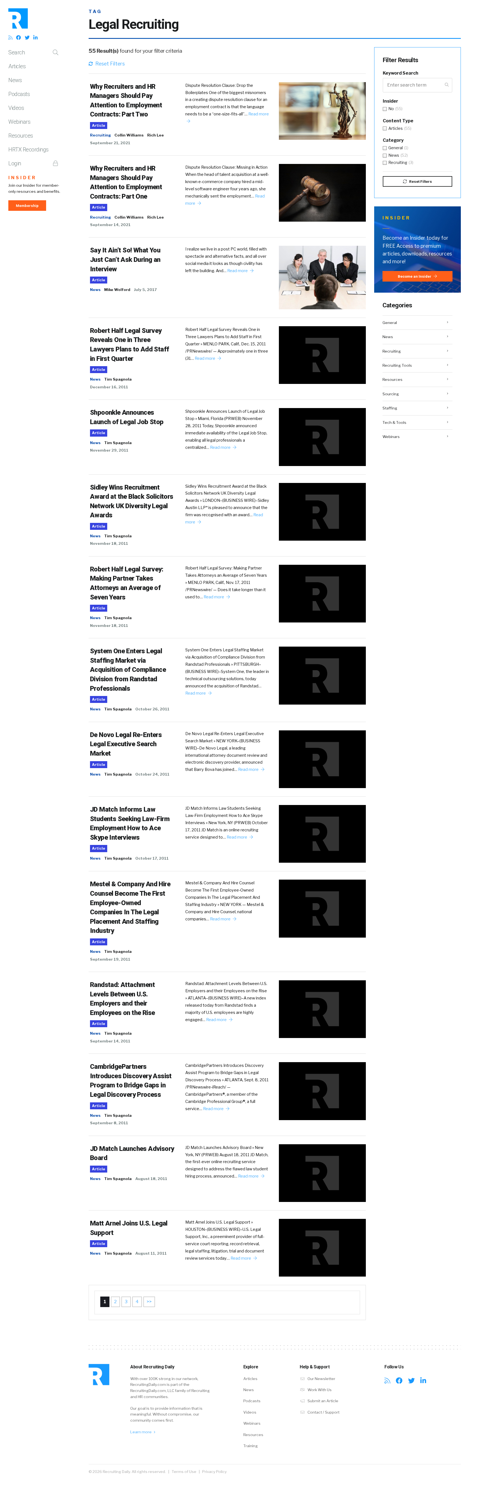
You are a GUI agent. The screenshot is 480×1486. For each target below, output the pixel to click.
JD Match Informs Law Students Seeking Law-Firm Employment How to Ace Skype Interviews (129, 823)
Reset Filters (109, 64)
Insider (22, 177)
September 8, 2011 (109, 1123)
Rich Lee (155, 135)
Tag (95, 11)
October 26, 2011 (152, 709)
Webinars (19, 121)
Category (393, 140)
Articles (17, 66)
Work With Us (319, 1390)
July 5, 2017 (145, 289)
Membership (27, 205)
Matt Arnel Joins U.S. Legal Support (129, 1228)
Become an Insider (415, 276)
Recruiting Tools (397, 365)
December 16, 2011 (109, 387)
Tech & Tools (394, 422)
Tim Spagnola (118, 379)
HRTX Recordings (28, 149)
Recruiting (100, 135)
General (389, 322)
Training (250, 1446)
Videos (16, 108)
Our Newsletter (321, 1378)
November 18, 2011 (109, 543)
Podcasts (19, 94)
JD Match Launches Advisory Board (132, 1153)
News (15, 80)
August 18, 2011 (151, 1178)
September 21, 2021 (110, 143)
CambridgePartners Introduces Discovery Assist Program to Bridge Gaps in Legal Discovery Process (131, 1080)
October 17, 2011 (152, 858)
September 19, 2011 (110, 959)
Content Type (398, 120)
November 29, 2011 (109, 450)
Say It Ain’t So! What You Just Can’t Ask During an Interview (125, 259)
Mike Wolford (117, 289)
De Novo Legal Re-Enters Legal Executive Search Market (126, 744)
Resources (20, 135)
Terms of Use (184, 1471)
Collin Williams (129, 135)
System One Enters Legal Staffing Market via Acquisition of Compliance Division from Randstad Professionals (128, 669)
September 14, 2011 (110, 1041)
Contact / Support (323, 1412)
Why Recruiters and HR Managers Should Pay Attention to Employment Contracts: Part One (126, 182)
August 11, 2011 (151, 1253)
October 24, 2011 (152, 774)
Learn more (141, 1432)
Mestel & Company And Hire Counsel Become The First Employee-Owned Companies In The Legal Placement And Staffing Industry (130, 907)
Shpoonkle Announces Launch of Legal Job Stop (127, 417)
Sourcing (390, 394)
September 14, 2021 (110, 224)
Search (16, 52)
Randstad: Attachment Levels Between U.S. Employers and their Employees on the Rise (122, 999)
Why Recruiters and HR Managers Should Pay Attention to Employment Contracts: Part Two (126, 100)
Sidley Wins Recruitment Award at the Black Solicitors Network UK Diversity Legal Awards (131, 501)
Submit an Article (322, 1401)
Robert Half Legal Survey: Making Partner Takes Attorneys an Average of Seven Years (126, 583)
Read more (238, 270)
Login (14, 163)
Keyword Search (400, 73)
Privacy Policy (214, 1471)
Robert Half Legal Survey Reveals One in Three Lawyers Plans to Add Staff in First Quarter (129, 345)
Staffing (389, 408)
